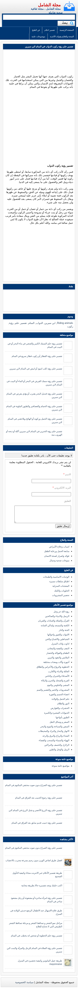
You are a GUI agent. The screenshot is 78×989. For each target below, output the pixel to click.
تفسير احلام (49, 30)
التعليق (67, 501)
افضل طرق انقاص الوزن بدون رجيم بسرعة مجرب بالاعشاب (33, 860)
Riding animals (65, 323)
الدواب (39, 323)
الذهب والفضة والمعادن (58, 648)
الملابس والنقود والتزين (58, 657)
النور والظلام (63, 703)
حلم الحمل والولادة (60, 699)
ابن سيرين (49, 323)
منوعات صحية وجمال (59, 560)
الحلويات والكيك (61, 590)
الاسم (68, 474)
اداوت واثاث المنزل (60, 643)
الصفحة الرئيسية (67, 30)
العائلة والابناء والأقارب (58, 671)
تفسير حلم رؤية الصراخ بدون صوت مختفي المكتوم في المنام (33, 785)
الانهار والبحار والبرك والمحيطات (53, 731)
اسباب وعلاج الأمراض (59, 546)
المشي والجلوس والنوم (58, 685)
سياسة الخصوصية (24, 982)
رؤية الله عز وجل (61, 611)
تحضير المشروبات (60, 595)
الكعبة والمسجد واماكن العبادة (55, 625)
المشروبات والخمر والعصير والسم (53, 690)
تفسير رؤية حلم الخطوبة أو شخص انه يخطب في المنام (36, 935)
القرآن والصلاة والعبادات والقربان (53, 620)
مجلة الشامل (49, 4)
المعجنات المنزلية (60, 586)
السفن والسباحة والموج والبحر (54, 726)
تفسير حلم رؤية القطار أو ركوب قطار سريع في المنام (37, 356)
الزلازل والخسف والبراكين (56, 745)
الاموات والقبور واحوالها (58, 634)
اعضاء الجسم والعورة (59, 694)
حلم (17, 323)
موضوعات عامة (38, 36)
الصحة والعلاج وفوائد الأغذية (62, 36)
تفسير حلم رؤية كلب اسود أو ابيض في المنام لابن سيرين (35, 368)
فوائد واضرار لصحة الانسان (56, 556)
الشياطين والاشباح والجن (57, 639)
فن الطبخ (36, 30)
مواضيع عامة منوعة (60, 765)
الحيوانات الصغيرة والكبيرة (56, 713)
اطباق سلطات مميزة (59, 581)
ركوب (70, 326)
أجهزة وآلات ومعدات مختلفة (56, 662)
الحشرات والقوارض (60, 708)
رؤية (11, 323)
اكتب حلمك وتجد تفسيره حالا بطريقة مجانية (41, 885)
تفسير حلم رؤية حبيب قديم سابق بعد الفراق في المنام (37, 822)
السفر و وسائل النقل (59, 722)
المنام (31, 323)
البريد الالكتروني (62, 487)
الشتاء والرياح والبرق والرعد (55, 735)
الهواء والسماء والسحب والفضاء (54, 740)
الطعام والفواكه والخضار (57, 653)
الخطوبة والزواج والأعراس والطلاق (53, 667)
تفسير (23, 323)
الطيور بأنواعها (62, 717)
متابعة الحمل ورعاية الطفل (56, 551)
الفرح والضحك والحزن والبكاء (55, 680)
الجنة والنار (64, 630)
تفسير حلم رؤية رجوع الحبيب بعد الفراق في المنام (38, 797)
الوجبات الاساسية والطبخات (56, 577)
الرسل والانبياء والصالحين (57, 616)
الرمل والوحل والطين (59, 749)
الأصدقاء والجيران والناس (57, 676)
